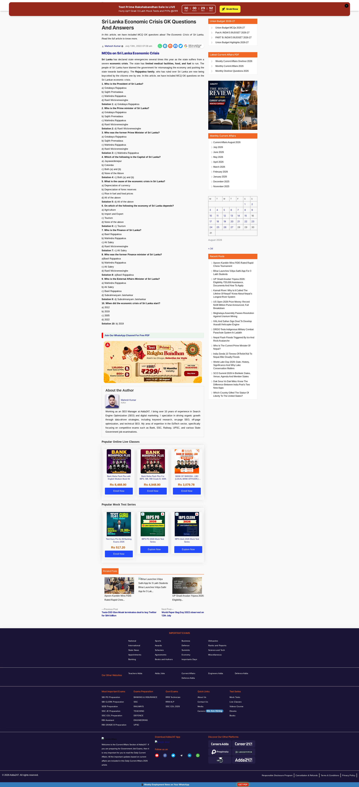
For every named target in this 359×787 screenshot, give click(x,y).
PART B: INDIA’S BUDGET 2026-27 (233, 37)
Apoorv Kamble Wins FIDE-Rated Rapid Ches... (118, 598)
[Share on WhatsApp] (160, 46)
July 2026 (218, 147)
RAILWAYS (139, 706)
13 (232, 215)
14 (238, 215)
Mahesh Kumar (113, 46)
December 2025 (221, 181)
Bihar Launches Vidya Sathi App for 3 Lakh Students (232, 272)
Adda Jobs (160, 673)
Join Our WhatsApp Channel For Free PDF (127, 335)
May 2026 (218, 157)
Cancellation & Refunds (307, 775)
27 (232, 227)
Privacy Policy (348, 775)
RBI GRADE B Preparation (114, 725)
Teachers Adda (135, 673)
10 (211, 215)
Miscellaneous (215, 655)
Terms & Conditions (330, 775)
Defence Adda (188, 678)
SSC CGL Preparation (112, 715)
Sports (158, 641)
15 (245, 215)
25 (218, 227)
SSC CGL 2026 (173, 706)
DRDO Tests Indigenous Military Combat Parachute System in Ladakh (233, 331)
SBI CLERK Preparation (113, 702)
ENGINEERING (141, 720)
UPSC (136, 725)
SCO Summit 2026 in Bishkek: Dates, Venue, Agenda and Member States (231, 375)
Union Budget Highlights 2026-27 (232, 42)
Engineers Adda (215, 673)
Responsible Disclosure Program (277, 775)
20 (232, 221)
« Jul (210, 248)
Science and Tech (216, 650)
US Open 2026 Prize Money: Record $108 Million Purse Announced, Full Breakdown (231, 305)
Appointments (134, 655)
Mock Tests (235, 697)
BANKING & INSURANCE (145, 697)
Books (232, 715)
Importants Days (189, 659)
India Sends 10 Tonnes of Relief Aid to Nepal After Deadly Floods (232, 355)
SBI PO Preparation (111, 697)
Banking (132, 659)
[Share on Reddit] (170, 46)
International (134, 645)
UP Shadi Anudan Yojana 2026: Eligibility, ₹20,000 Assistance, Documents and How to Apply (229, 282)
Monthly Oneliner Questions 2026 (232, 71)
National (132, 641)
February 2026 (220, 172)
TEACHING (139, 711)
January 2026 (220, 176)
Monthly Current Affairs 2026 (229, 66)
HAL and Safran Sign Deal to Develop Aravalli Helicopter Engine (232, 323)
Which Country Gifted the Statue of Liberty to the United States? (231, 394)
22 (245, 221)
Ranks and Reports (217, 645)
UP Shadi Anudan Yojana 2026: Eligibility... (188, 598)
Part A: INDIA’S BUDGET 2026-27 (232, 32)
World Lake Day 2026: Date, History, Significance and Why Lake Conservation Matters (231, 365)
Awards (158, 645)
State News (133, 650)
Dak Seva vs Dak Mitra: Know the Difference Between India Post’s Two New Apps (231, 384)
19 (225, 221)
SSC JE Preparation (111, 711)
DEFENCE (138, 715)
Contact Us (203, 702)
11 (217, 215)
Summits (186, 650)
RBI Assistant (108, 720)
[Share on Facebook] (175, 46)
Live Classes (235, 702)
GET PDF (243, 784)
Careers (210, 711)
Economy (186, 655)
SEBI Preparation (110, 706)
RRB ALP (170, 702)
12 (225, 215)
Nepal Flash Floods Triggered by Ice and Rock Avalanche (233, 339)
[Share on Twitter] (181, 46)
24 (211, 227)
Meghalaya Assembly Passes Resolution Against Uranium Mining (233, 315)
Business (186, 641)
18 (218, 221)
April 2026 (218, 162)
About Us (202, 697)
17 (211, 221)
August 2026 (227, 142)
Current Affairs (188, 673)
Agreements (160, 655)
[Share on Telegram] (165, 46)
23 (252, 221)
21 (238, 221)
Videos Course (236, 706)
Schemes (159, 650)
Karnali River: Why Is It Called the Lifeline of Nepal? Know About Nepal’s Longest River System (232, 293)
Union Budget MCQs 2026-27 (230, 27)
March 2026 (219, 167)
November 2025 (221, 186)
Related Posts (110, 571)
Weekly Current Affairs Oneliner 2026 (233, 61)
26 (225, 227)
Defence (185, 645)
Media (200, 706)
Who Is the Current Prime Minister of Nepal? (231, 347)
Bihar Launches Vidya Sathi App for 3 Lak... (152, 589)
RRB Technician (173, 697)
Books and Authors (164, 659)
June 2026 (218, 152)
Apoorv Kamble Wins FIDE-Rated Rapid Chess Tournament (233, 264)
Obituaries (213, 641)
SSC (136, 702)
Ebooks (233, 711)
